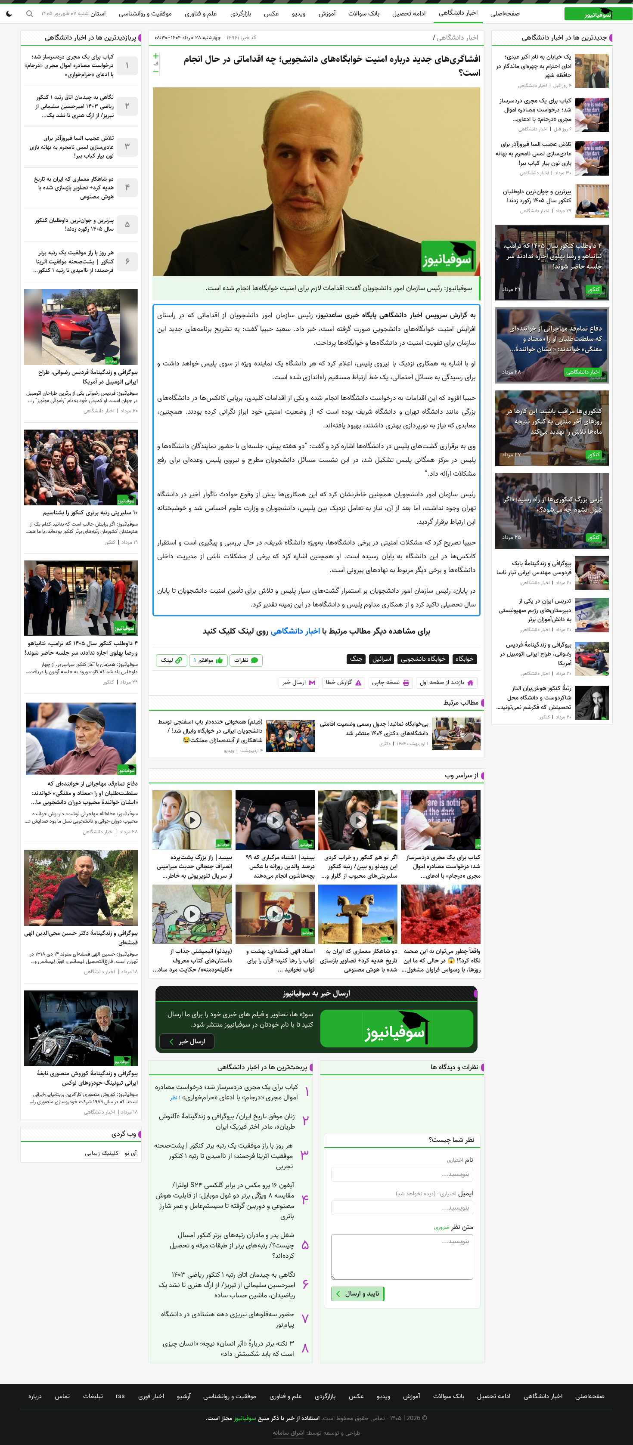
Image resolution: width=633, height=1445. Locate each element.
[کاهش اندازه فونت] (155, 71)
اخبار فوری (151, 1396)
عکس (271, 14)
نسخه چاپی (386, 682)
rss (120, 1396)
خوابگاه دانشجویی (423, 659)
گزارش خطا (339, 682)
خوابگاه (465, 659)
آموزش (327, 14)
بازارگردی (240, 14)
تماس (62, 1396)
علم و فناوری (201, 14)
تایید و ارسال (362, 1293)
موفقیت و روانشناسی (145, 14)
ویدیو (298, 14)
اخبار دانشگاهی (458, 13)
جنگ (356, 659)
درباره (35, 1396)
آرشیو (183, 1396)
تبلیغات (93, 1396)
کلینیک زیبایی (102, 1154)
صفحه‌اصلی (505, 14)
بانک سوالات (363, 14)
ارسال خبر (294, 682)
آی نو (131, 1154)
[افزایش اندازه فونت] (155, 56)
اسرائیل (381, 659)
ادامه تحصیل (408, 14)
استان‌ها (95, 14)
